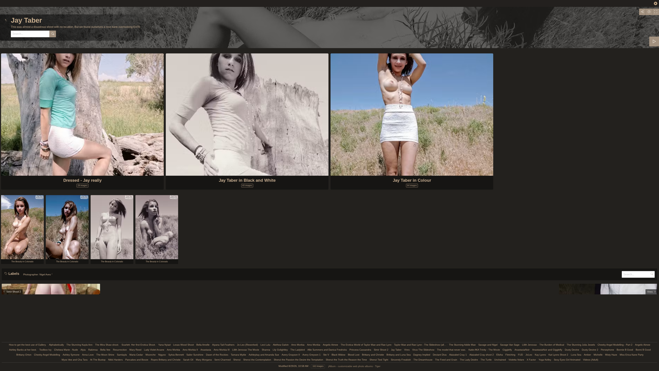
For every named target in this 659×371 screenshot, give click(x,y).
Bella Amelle (203, 344)
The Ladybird (297, 349)
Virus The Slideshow (423, 349)
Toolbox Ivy (45, 349)
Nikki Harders (115, 359)
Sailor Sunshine (194, 354)
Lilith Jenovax (529, 344)
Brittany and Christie (373, 354)
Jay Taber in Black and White (247, 180)
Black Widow (338, 354)
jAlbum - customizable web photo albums (350, 366)
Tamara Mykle (238, 354)
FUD (520, 354)
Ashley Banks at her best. (23, 349)
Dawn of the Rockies (217, 354)
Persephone (607, 349)
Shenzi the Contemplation (257, 359)
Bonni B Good (643, 349)
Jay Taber (396, 349)
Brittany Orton (23, 354)
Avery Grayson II (291, 354)
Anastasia (205, 349)
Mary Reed (135, 349)
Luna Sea (576, 354)
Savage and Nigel (488, 344)
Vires (407, 349)
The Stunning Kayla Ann (79, 344)
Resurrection (120, 349)
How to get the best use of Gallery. (27, 344)
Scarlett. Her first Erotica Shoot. (139, 344)
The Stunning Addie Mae (462, 344)
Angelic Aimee (330, 344)
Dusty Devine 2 (590, 349)
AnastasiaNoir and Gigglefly (547, 349)
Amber (587, 354)
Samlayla (122, 354)
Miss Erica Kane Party (632, 354)
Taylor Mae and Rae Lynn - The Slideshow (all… (420, 344)
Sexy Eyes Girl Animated (567, 359)
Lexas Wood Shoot (183, 344)
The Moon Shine (105, 354)
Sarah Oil (188, 359)
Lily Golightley (280, 349)
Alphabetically (56, 344)
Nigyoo (162, 354)
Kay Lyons (540, 354)
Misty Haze (611, 354)
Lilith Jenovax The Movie (245, 349)
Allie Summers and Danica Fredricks (327, 349)
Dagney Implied (421, 354)
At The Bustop (98, 359)
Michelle (598, 354)
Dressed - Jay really (82, 180)
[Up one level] (6, 20)
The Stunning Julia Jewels (581, 344)
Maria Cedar (136, 354)
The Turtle (486, 359)
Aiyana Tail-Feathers (223, 344)
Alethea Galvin (281, 344)
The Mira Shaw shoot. (107, 344)
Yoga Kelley (545, 359)
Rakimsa (93, 349)
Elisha (499, 354)
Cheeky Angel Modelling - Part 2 (615, 344)
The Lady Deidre (469, 359)
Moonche (151, 354)
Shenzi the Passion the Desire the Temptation (298, 359)
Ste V (326, 354)
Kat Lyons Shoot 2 (558, 354)
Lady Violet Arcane (154, 349)
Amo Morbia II (190, 349)
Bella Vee (105, 349)
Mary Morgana (204, 359)
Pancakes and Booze (136, 359)
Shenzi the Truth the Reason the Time (346, 359)
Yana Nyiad (164, 344)
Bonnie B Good (625, 349)
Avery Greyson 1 (311, 354)
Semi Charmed (222, 359)
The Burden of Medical (551, 344)
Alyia (83, 349)
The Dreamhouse (422, 359)
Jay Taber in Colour (412, 180)
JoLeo (528, 354)
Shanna (266, 349)
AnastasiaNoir (522, 349)
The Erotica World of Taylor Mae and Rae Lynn (366, 344)
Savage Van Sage (509, 344)
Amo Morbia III (222, 349)
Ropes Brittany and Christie (166, 359)
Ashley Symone (71, 354)
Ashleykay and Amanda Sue (264, 354)
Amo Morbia (297, 344)
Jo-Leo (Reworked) (247, 344)
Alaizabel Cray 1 (458, 354)
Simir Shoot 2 (381, 349)
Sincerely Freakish (401, 359)
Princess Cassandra (360, 349)
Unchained (500, 359)
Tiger (377, 366)
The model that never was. (451, 349)
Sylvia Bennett (176, 354)
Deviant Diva (440, 354)
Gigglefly (507, 349)
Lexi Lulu (265, 344)
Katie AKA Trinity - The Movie (484, 349)
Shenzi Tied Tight (378, 359)
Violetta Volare (516, 359)
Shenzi (237, 359)
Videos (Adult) (590, 359)
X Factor (531, 359)
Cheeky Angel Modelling (47, 354)
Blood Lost (353, 354)
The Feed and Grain (446, 359)
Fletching (510, 354)
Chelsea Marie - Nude (66, 349)
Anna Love (88, 354)
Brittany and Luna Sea (398, 354)
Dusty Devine (572, 349)
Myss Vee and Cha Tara (75, 359)
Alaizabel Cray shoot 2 (481, 354)
